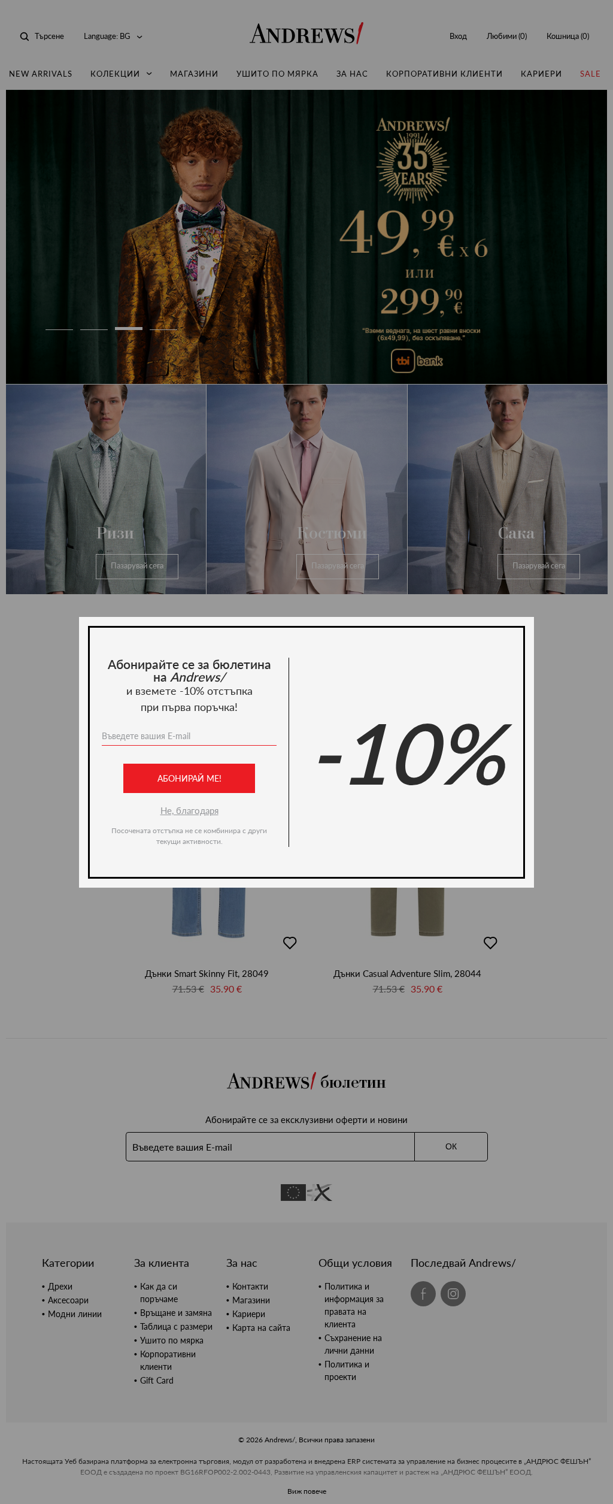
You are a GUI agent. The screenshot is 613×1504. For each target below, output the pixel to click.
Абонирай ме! (189, 778)
